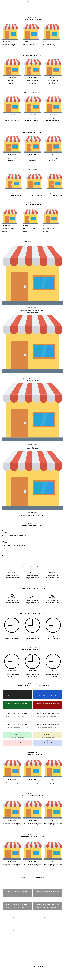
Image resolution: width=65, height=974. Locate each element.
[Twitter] (42, 966)
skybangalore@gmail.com (25, 964)
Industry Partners (37, 953)
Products (35, 951)
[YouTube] (40, 966)
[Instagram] (36, 966)
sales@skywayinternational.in (12, 964)
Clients (35, 956)
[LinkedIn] (38, 966)
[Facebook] (34, 966)
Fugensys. (42, 972)
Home (30, 11)
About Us (35, 949)
